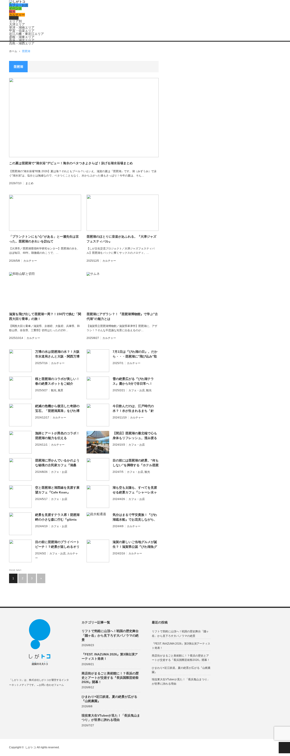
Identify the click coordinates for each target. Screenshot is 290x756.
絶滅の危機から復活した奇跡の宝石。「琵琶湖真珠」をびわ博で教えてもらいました (57, 408)
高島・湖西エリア (21, 43)
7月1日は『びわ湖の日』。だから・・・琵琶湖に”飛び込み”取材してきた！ (135, 354)
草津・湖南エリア (21, 27)
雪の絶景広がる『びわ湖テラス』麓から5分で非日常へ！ (133, 381)
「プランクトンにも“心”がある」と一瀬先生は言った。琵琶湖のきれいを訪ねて (44, 239)
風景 (60, 390)
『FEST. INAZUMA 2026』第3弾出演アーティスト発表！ (110, 656)
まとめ (14, 18)
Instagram (29, 695)
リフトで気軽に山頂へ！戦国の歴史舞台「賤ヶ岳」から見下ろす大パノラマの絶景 (110, 635)
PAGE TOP (284, 747)
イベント (15, 8)
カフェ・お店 (18, 5)
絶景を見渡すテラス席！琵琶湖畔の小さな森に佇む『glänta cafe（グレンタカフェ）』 (57, 517)
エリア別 (15, 21)
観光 (12, 11)
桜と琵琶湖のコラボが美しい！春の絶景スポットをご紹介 (57, 381)
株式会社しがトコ (39, 680)
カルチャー (17, 15)
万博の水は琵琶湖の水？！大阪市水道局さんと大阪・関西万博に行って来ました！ (57, 354)
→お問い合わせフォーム (50, 685)
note (38, 695)
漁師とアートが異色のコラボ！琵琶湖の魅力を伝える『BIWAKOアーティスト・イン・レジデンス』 (57, 435)
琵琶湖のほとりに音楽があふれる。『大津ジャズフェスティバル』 (121, 239)
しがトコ (30, 747)
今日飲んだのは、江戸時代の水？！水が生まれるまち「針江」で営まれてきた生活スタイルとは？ (135, 408)
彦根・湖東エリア (21, 37)
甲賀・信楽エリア (21, 30)
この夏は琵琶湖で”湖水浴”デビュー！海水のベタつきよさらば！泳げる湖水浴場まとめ (71, 163)
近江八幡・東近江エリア (26, 34)
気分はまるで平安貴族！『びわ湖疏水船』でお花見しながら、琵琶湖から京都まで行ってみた (135, 517)
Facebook (11, 695)
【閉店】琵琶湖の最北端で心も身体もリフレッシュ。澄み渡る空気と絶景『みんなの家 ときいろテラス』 (135, 435)
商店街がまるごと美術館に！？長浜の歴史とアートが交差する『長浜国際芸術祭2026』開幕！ (110, 677)
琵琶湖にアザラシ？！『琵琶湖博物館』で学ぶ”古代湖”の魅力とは (122, 316)
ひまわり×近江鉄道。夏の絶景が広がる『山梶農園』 (109, 699)
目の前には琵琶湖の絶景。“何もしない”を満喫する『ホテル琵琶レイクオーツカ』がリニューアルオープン (136, 463)
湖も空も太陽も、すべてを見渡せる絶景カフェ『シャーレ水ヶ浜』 (135, 490)
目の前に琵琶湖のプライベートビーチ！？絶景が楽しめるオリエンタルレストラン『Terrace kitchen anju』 (57, 544)
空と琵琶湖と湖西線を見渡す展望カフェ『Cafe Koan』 (57, 490)
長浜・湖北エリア (21, 40)
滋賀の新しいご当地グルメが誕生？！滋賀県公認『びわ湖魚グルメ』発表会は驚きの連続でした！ (135, 544)
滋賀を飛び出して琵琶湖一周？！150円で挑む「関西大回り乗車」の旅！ (45, 316)
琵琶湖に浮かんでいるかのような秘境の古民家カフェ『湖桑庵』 (57, 463)
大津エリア (17, 24)
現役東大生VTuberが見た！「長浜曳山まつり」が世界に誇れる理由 (111, 718)
